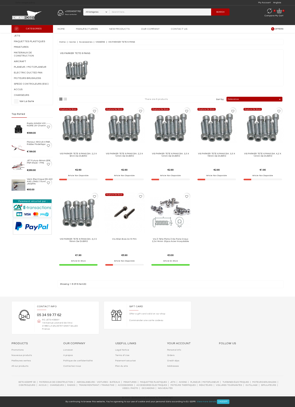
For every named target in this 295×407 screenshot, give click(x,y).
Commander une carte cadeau (146, 320)
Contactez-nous (72, 366)
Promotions (18, 350)
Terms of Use (122, 355)
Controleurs (27, 385)
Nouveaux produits (22, 355)
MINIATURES (130, 382)
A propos (68, 355)
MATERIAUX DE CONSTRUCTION (56, 382)
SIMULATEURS (268, 385)
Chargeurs (57, 385)
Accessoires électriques (151, 385)
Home (61, 29)
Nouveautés (165, 388)
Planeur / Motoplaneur (204, 382)
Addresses (173, 366)
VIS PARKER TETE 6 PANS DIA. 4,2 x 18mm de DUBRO (78, 240)
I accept (223, 402)
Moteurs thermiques (183, 385)
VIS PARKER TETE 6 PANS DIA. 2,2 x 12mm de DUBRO (124, 155)
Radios (71, 385)
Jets (172, 382)
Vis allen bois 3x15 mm (124, 239)
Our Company (150, 29)
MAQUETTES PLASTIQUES (153, 382)
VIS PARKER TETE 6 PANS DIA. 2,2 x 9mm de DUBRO (78, 155)
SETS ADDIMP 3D (27, 382)
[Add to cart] (85, 225)
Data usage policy (25, 3)
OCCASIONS (148, 388)
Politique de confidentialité (78, 361)
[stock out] (85, 140)
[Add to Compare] (78, 140)
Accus (42, 385)
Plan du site (121, 366)
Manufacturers (87, 29)
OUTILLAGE (252, 385)
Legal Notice (122, 350)
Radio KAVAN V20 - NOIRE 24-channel (37, 124)
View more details (206, 402)
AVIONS (183, 382)
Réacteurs (205, 385)
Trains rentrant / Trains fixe (96, 385)
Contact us (179, 29)
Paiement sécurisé (125, 361)
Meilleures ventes (21, 361)
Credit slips (173, 361)
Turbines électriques (235, 382)
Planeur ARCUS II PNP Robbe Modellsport (38, 143)
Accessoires (125, 385)
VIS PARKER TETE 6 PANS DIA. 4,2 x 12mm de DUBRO (262, 155)
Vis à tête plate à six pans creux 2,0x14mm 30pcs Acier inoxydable (170, 240)
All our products (20, 366)
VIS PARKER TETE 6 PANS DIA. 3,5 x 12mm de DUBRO (170, 155)
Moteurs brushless (264, 382)
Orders (171, 355)
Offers (279, 29)
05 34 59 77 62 (49, 315)
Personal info (174, 350)
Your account (179, 343)
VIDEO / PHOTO (130, 388)
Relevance (255, 99)
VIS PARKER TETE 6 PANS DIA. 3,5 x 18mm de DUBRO (216, 155)
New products (119, 29)
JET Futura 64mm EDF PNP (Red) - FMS (38, 162)
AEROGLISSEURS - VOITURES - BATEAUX (98, 382)
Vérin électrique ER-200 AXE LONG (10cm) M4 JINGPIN (40, 181)
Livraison (68, 350)
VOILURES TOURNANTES (229, 385)
